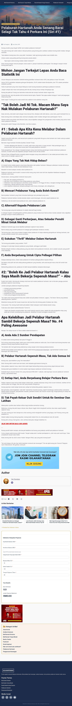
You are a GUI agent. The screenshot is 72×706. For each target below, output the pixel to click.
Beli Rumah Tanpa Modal (24, 2)
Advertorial (6, 629)
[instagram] (6, 697)
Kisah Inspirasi (7, 644)
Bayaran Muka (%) (8, 560)
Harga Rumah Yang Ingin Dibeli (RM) (12, 554)
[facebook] (2, 697)
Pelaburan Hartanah (58, 2)
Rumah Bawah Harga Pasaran (42, 2)
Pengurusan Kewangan (10, 651)
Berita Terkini (7, 639)
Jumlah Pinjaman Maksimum (10, 593)
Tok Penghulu (15, 479)
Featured (6, 642)
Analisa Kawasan (8, 632)
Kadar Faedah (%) (8, 566)
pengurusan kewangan (42, 349)
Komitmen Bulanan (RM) (9, 547)
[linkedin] (10, 697)
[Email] (12, 483)
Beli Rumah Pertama (9, 2)
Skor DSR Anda (7, 586)
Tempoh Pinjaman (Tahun (9, 572)
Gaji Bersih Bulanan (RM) (9, 541)
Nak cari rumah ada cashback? (12, 646)
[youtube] (14, 697)
